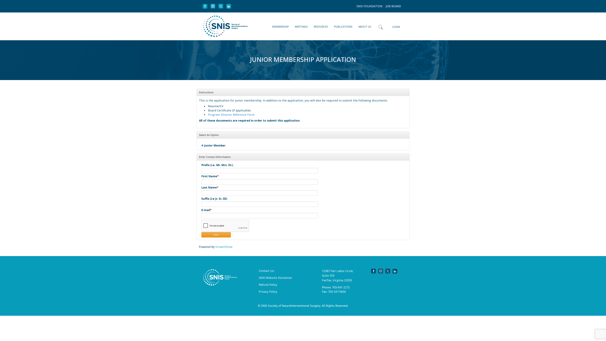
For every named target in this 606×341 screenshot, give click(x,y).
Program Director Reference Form (231, 115)
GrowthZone (223, 247)
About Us (364, 26)
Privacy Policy (268, 291)
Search (380, 26)
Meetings (301, 26)
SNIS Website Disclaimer (275, 278)
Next (216, 234)
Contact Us (266, 271)
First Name (209, 176)
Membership (280, 26)
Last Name (209, 187)
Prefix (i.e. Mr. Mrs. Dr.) (217, 165)
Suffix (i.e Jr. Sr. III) (214, 198)
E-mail (205, 210)
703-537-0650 (337, 291)
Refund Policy (268, 285)
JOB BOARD (393, 6)
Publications (343, 26)
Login (396, 27)
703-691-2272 (341, 287)
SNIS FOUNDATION (369, 6)
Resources (321, 26)
